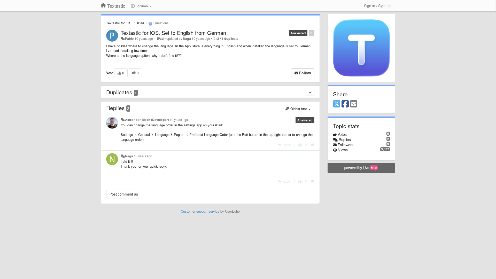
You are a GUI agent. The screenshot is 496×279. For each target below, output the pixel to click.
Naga (187, 38)
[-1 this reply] (312, 144)
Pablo (129, 38)
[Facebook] (345, 104)
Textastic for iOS (118, 22)
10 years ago (179, 119)
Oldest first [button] (298, 108)
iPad (140, 22)
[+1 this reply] (300, 144)
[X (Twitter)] (336, 104)
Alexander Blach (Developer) (147, 119)
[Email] (353, 104)
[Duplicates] (310, 92)
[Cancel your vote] (306, 144)
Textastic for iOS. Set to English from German (173, 32)
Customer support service (200, 211)
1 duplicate (230, 38)
